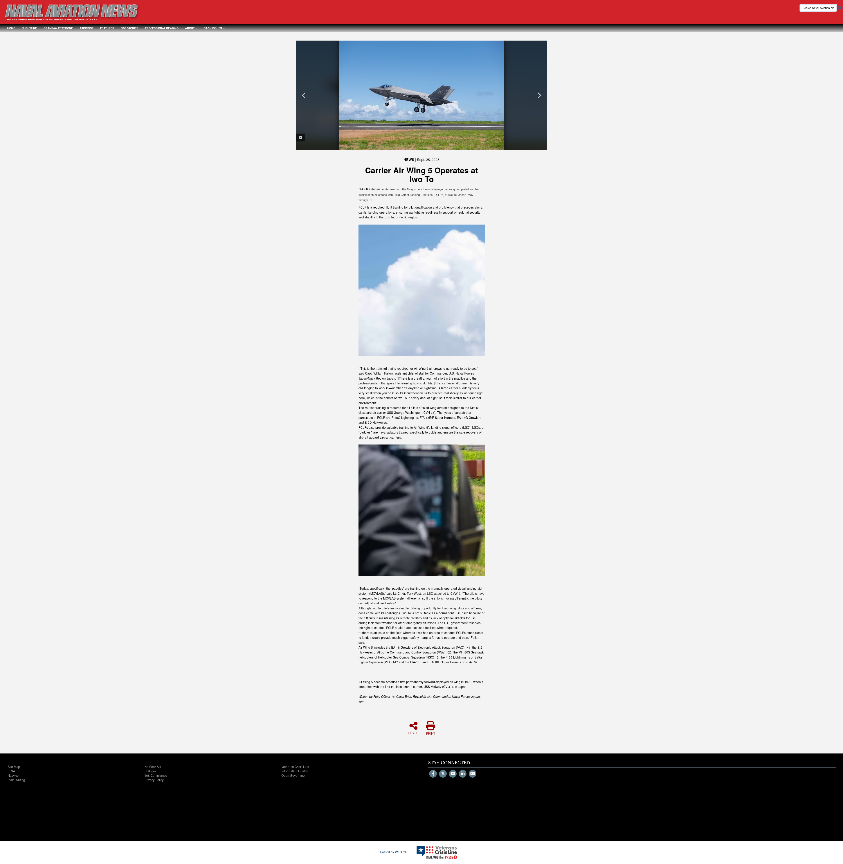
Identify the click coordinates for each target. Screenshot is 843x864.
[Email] (472, 774)
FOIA (11, 771)
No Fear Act (152, 766)
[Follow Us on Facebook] (433, 774)
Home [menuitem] (11, 28)
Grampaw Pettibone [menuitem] (58, 28)
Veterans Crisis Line (295, 766)
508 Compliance (155, 775)
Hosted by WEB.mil (393, 852)
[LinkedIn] (463, 774)
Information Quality (294, 771)
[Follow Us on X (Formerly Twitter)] (443, 774)
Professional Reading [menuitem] (161, 28)
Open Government (294, 775)
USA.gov (150, 771)
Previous (304, 95)
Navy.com (14, 775)
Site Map (14, 766)
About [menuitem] (190, 28)
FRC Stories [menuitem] (129, 28)
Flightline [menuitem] (29, 28)
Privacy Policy (154, 780)
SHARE (413, 733)
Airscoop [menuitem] (86, 28)
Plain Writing (16, 780)
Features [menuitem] (107, 28)
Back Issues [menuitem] (213, 28)
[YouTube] (453, 774)
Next (539, 95)
